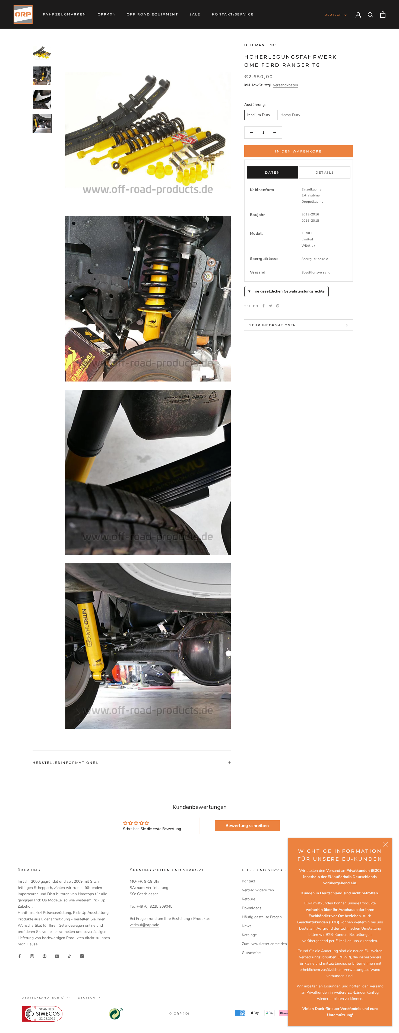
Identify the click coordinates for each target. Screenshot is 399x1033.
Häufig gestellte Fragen (262, 917)
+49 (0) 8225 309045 (154, 906)
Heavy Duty (290, 114)
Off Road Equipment (152, 14)
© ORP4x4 (179, 1013)
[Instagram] (32, 956)
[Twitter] (270, 305)
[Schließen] (385, 844)
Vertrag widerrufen (258, 890)
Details (324, 172)
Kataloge (249, 934)
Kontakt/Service (233, 14)
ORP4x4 (106, 14)
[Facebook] (263, 305)
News (247, 926)
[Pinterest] (277, 305)
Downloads (251, 908)
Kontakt (248, 881)
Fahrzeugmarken (64, 14)
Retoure (248, 899)
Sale (195, 14)
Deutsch (333, 15)
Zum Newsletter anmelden (264, 943)
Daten (272, 172)
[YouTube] (57, 956)
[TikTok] (69, 956)
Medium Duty (258, 114)
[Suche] (370, 14)
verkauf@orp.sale (144, 924)
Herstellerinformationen (66, 763)
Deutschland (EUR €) (43, 997)
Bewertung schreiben (247, 826)
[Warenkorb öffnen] (382, 14)
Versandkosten (285, 85)
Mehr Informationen (272, 325)
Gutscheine (251, 952)
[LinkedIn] (82, 956)
